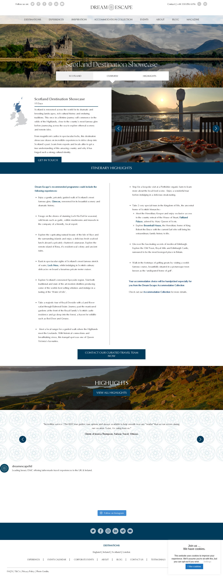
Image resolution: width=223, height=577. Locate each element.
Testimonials (158, 559)
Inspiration (79, 19)
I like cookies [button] (194, 566)
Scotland (116, 552)
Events (144, 19)
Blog (175, 19)
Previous (118, 128)
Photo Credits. (42, 571)
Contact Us (136, 559)
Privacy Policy (28, 571)
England (97, 552)
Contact (171, 4)
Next (216, 128)
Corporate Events (84, 559)
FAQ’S (10, 571)
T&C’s (17, 571)
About (160, 19)
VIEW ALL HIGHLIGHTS (112, 392)
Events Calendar (57, 559)
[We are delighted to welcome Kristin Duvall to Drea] (27, 492)
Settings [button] (207, 561)
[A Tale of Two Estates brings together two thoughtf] (83, 492)
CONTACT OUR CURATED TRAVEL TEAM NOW (111, 354)
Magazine (193, 19)
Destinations (32, 19)
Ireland (106, 552)
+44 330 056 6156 (186, 4)
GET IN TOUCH (48, 160)
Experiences (56, 19)
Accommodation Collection (113, 19)
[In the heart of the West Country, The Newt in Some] (139, 492)
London (126, 552)
